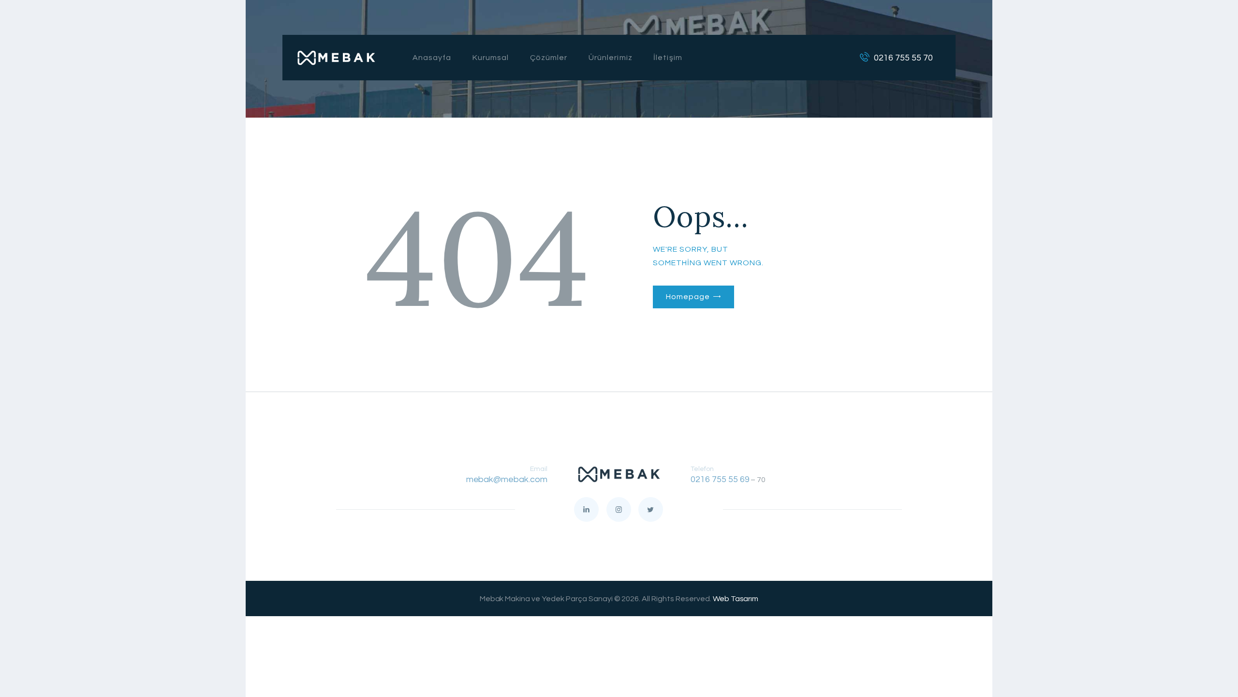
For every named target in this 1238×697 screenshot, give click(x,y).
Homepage (687, 297)
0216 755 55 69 (720, 479)
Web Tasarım (736, 599)
